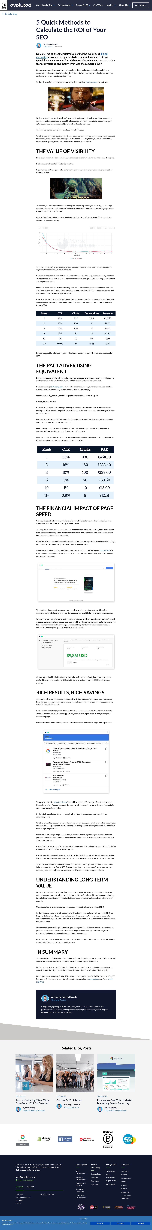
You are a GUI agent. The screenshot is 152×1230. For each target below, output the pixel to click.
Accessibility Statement (126, 1197)
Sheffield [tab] (19, 1187)
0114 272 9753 (47, 1194)
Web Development (81, 1172)
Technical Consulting (80, 1190)
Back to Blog (11, 14)
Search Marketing (44, 5)
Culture (124, 1175)
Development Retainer (81, 1184)
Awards (124, 1185)
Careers (124, 1189)
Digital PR (94, 1177)
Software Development (81, 1178)
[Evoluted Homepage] (17, 5)
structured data (60, 802)
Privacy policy (83, 1218)
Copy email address (26, 1180)
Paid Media (95, 1181)
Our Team (124, 1171)
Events (123, 1182)
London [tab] (30, 1187)
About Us (123, 5)
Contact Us (125, 1192)
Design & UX (82, 5)
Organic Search (96, 1174)
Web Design (110, 1171)
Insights (109, 5)
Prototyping (110, 1184)
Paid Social (95, 1184)
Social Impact (126, 1178)
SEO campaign (91, 82)
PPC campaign (57, 387)
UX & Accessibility (110, 1176)
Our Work (98, 5)
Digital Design (111, 1181)
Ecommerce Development (81, 1196)
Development (64, 5)
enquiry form (94, 979)
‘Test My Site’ (104, 550)
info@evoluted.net (26, 1176)
